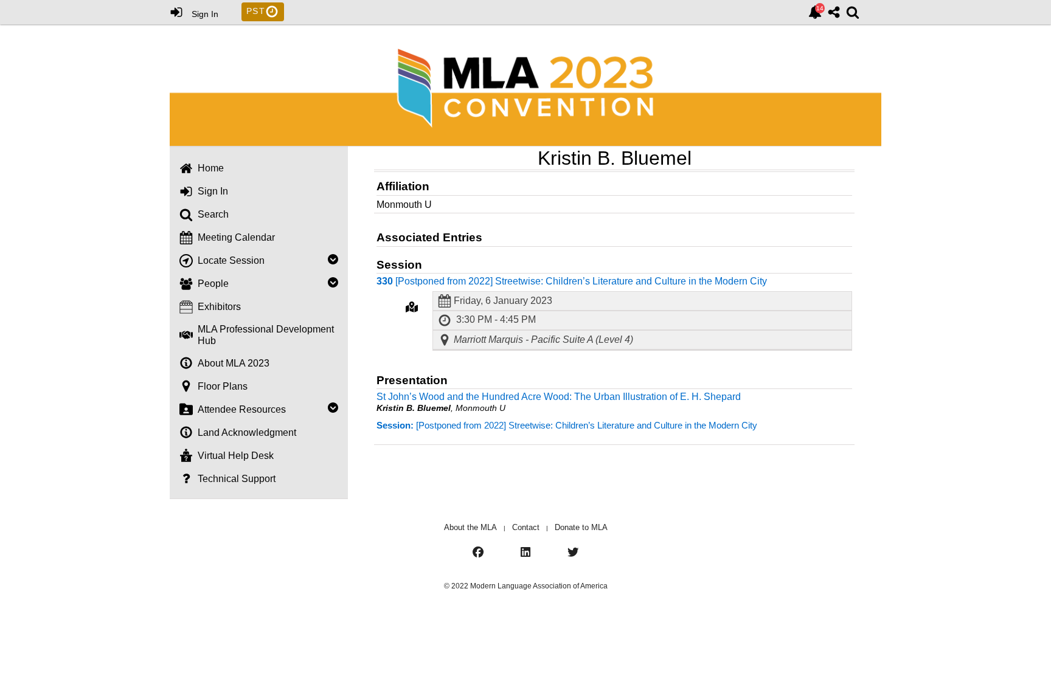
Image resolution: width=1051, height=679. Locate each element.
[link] (815, 12)
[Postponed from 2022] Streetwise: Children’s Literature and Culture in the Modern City (566, 425)
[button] (412, 307)
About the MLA (470, 527)
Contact (525, 527)
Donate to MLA (581, 527)
